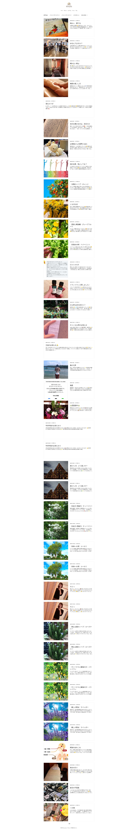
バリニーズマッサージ (54, 15)
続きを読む (83, 15)
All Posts (46, 15)
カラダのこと (76, 15)
